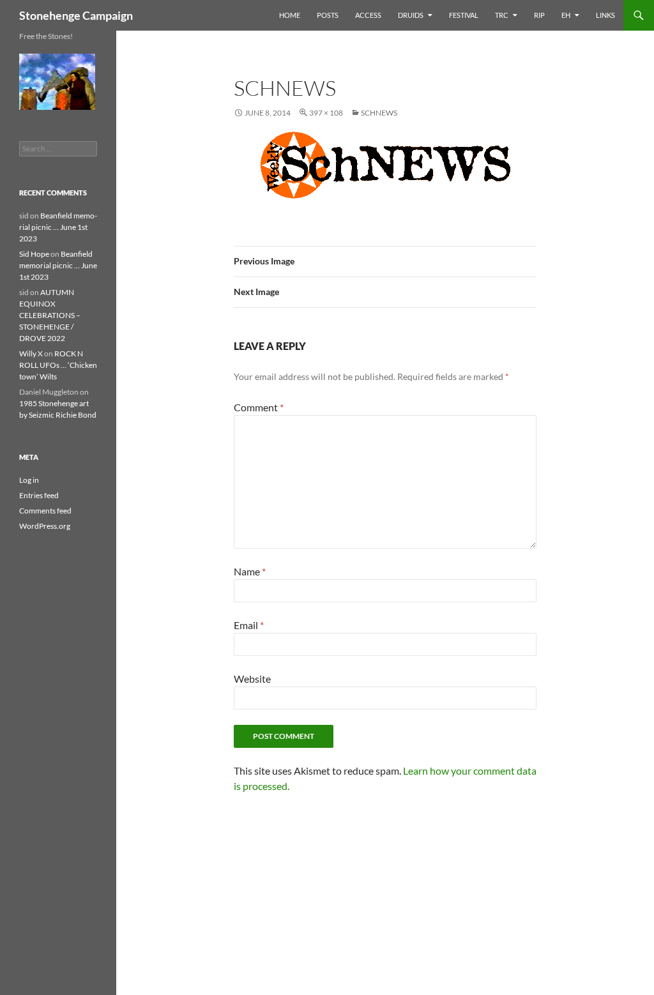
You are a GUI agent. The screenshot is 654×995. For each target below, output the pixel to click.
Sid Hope (34, 254)
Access (368, 15)
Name (250, 571)
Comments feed (45, 510)
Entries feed (39, 495)
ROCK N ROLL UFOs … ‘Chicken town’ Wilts (58, 365)
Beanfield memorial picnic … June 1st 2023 (58, 227)
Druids (410, 15)
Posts (327, 15)
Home (289, 15)
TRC (501, 15)
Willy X (31, 353)
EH (565, 15)
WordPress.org (44, 526)
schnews (379, 113)
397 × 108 (326, 113)
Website (252, 678)
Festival (463, 15)
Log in (29, 480)
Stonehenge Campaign (76, 15)
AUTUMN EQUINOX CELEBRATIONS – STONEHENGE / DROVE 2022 (49, 315)
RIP (539, 15)
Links (605, 15)
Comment (259, 407)
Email (249, 625)
